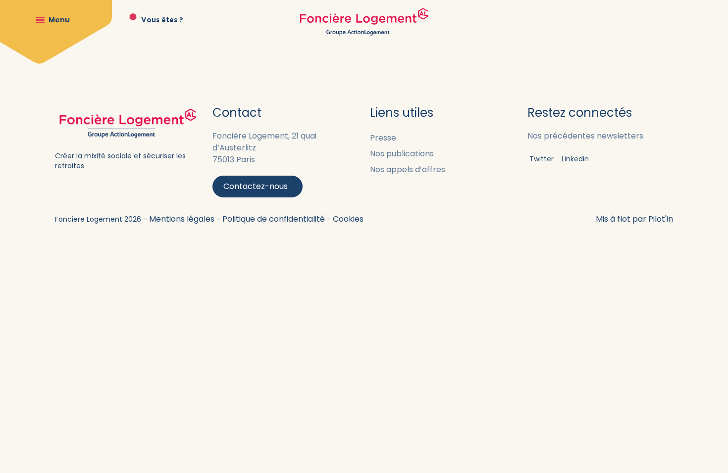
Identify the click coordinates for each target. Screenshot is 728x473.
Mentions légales (182, 219)
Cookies (348, 219)
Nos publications (402, 153)
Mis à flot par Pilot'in (634, 219)
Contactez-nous (255, 186)
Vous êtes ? (162, 20)
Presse (383, 137)
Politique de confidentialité (274, 219)
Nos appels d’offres (407, 169)
